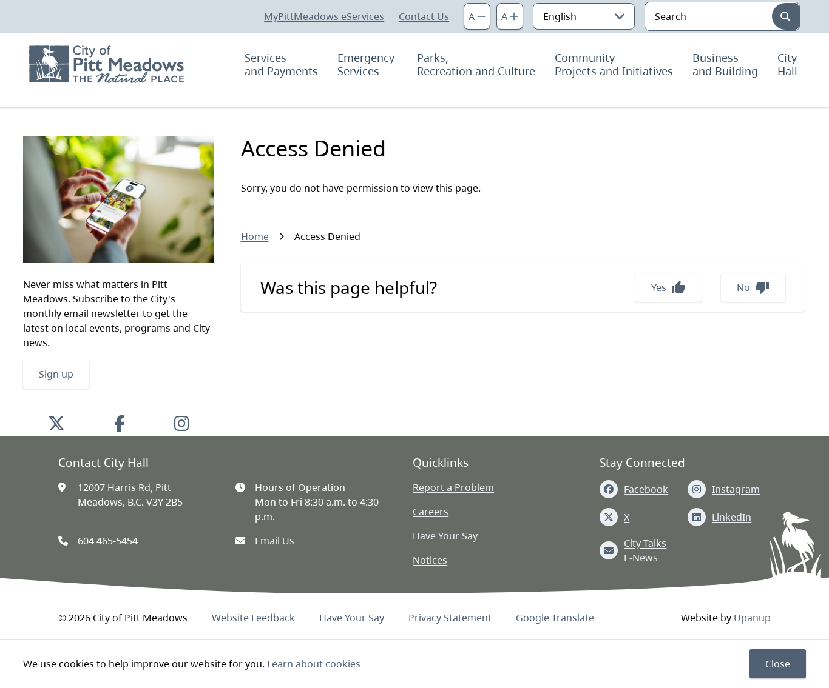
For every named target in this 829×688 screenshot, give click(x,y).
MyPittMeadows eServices (324, 16)
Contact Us (424, 16)
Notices (430, 560)
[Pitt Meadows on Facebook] (119, 423)
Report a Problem (453, 487)
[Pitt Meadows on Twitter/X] (56, 423)
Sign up (56, 374)
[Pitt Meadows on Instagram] (181, 423)
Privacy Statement (450, 617)
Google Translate (555, 617)
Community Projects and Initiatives (614, 64)
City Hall (788, 64)
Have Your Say (445, 536)
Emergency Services (367, 64)
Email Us (274, 540)
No (753, 287)
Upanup (752, 617)
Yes (668, 287)
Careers (430, 511)
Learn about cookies (313, 663)
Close (777, 663)
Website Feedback (253, 617)
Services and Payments (281, 64)
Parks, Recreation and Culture (476, 64)
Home (255, 236)
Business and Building (725, 64)
